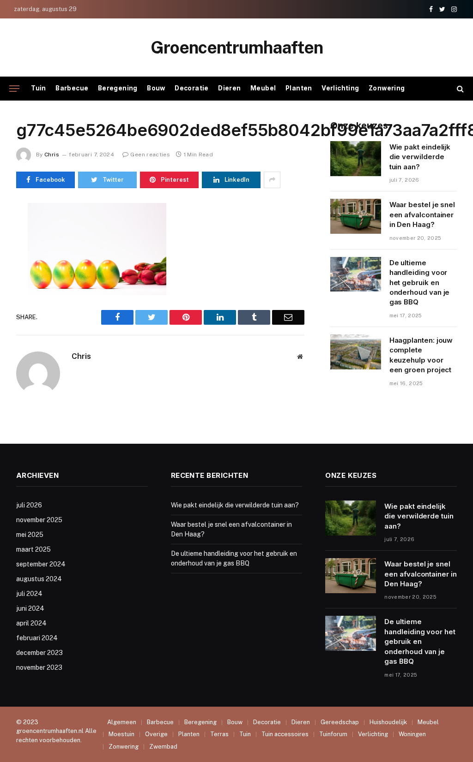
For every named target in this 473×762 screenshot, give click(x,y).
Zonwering (387, 88)
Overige (156, 734)
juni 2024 (30, 608)
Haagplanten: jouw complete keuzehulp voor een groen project (421, 355)
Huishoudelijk (388, 722)
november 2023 (39, 667)
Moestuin (121, 734)
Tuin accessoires (285, 734)
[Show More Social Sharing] (272, 180)
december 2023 (39, 652)
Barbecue (71, 88)
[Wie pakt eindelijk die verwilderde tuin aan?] (355, 158)
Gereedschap (340, 722)
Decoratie (192, 88)
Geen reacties (150, 154)
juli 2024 (29, 593)
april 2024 (31, 623)
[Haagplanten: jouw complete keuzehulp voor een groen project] (355, 351)
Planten (298, 88)
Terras (219, 734)
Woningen (412, 734)
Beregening (118, 88)
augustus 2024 (39, 579)
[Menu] (14, 88)
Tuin (38, 88)
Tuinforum (333, 734)
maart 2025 (33, 549)
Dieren (229, 88)
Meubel (263, 88)
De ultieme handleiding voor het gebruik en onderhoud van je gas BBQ (419, 282)
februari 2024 (37, 638)
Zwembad (163, 746)
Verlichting (340, 88)
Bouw (156, 88)
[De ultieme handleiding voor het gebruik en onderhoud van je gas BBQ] (355, 274)
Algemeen (121, 722)
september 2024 (41, 564)
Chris (51, 154)
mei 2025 (29, 534)
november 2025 (39, 520)
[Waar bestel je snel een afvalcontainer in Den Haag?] (355, 216)
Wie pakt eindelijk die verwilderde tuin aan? (420, 157)
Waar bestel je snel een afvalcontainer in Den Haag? (422, 214)
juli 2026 (29, 505)
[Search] (459, 88)
